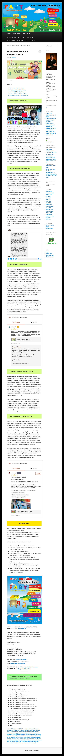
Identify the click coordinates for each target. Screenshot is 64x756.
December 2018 (49, 211)
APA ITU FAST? (16, 34)
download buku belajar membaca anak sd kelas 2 (20, 737)
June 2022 (48, 198)
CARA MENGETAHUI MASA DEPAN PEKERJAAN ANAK (51, 130)
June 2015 (48, 219)
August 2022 (49, 194)
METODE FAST (22, 629)
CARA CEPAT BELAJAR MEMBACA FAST (51, 115)
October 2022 (49, 191)
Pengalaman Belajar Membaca (17, 90)
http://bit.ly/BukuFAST (22, 659)
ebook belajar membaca (21, 743)
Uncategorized (49, 228)
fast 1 (28, 743)
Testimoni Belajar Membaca (17, 88)
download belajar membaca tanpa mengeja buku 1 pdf (23, 732)
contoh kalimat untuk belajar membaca (15, 730)
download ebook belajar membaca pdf (30, 741)
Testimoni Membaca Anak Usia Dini (19, 95)
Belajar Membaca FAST (16, 729)
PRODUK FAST (26, 34)
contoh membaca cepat (30, 730)
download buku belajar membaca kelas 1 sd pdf (30, 738)
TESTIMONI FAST (11, 37)
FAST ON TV (30, 37)
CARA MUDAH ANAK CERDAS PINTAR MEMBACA (51, 120)
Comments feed (50, 255)
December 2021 (49, 206)
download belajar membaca (25, 731)
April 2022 (48, 201)
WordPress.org (49, 257)
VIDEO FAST (21, 37)
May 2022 (48, 199)
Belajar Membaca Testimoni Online (19, 94)
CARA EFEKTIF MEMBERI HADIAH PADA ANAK (50, 125)
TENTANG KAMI (11, 40)
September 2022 (50, 193)
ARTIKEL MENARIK (30, 40)
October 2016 (49, 212)
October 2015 (49, 214)
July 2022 (48, 196)
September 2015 (50, 216)
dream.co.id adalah (11, 743)
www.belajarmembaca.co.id (17, 663)
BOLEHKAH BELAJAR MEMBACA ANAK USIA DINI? (51, 175)
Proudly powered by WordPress (32, 750)
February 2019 (49, 209)
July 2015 (48, 217)
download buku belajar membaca (23, 734)
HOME (8, 34)
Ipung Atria (48, 138)
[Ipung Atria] (46, 140)
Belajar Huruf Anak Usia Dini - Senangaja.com (50, 170)
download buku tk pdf (16, 741)
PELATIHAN (20, 40)
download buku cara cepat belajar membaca (16, 740)
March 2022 (48, 203)
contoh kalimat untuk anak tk (32, 729)
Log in (47, 252)
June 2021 (48, 207)
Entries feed (49, 253)
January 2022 (49, 204)
